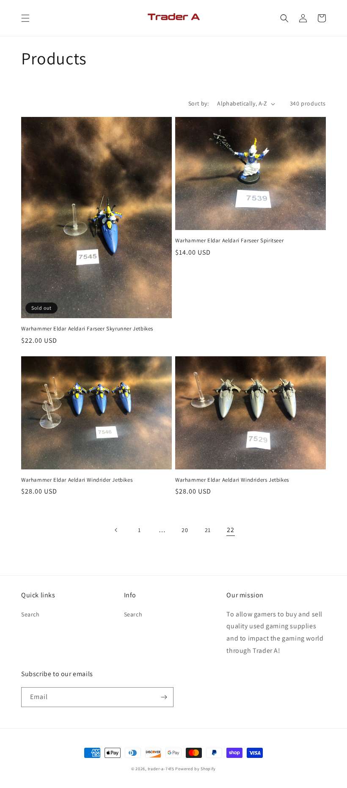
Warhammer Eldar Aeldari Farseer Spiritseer (229, 240)
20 (185, 530)
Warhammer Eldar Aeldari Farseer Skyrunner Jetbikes (87, 328)
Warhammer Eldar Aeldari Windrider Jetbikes (76, 480)
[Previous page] (116, 530)
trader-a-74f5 (161, 768)
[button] (25, 18)
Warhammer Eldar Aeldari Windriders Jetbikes (232, 480)
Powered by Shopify (195, 768)
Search (30, 614)
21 (208, 530)
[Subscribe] (163, 697)
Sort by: (198, 103)
